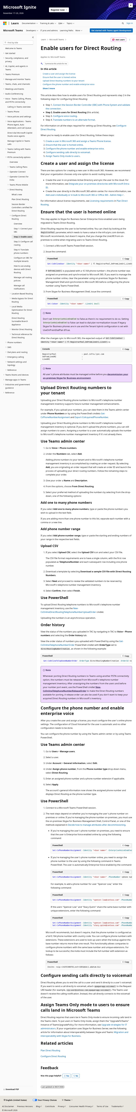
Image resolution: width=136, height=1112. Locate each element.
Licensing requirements (102, 200)
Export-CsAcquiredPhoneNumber (91, 417)
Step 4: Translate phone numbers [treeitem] (21, 251)
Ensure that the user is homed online (59, 77)
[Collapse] (33, 37)
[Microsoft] (5, 23)
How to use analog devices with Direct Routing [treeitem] (22, 269)
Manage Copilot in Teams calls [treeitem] (18, 143)
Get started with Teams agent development (111, 30)
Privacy (61, 1106)
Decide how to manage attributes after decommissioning (97, 824)
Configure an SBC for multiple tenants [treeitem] (23, 259)
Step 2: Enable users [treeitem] (23, 236)
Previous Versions (25, 1106)
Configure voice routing (65, 116)
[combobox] (18, 43)
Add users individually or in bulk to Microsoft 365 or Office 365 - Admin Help (84, 194)
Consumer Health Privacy (80, 1106)
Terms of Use (102, 1106)
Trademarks (116, 1106)
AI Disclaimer (8, 1106)
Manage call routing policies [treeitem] (23, 279)
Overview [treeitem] (14, 162)
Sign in (130, 23)
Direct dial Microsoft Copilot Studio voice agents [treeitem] (19, 134)
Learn (43, 39)
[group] (89, 264)
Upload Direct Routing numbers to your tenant (63, 80)
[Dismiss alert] (131, 5)
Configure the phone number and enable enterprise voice (68, 84)
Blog (38, 1106)
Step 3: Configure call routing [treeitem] (23, 243)
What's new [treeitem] (17, 194)
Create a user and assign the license (59, 73)
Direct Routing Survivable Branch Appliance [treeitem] (20, 321)
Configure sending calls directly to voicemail (68, 152)
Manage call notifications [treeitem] (19, 287)
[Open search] (123, 23)
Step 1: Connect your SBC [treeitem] (23, 230)
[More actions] (129, 40)
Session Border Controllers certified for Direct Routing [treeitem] (22, 207)
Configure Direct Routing (53, 1056)
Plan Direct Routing (50, 1050)
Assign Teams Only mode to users (63, 156)
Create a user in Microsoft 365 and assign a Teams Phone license (78, 141)
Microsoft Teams (56, 39)
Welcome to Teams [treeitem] (13, 48)
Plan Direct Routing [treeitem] (20, 199)
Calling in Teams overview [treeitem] (19, 107)
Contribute (50, 1106)
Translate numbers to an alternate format (74, 119)
